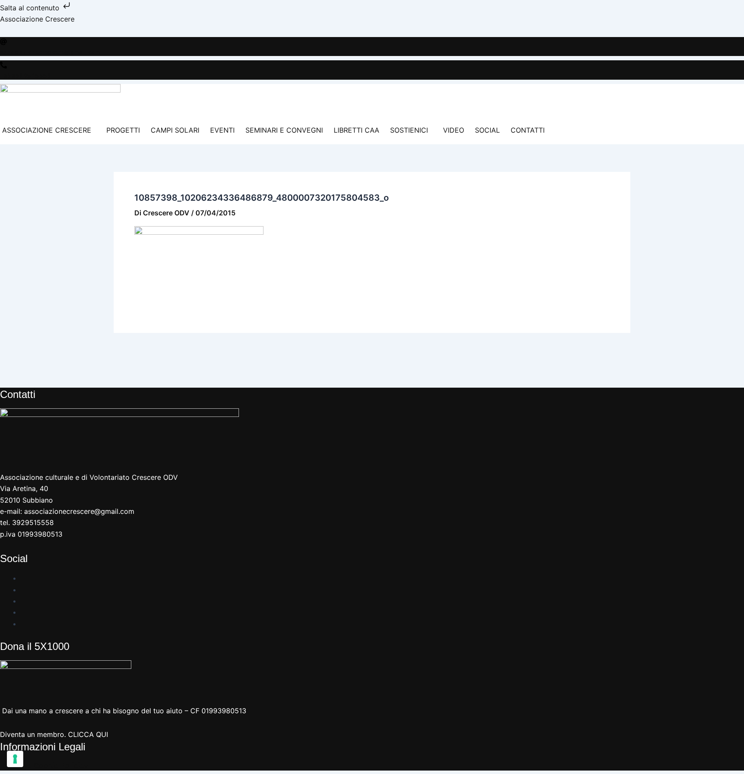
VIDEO (453, 130)
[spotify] (24, 612)
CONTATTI (528, 130)
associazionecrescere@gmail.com (50, 52)
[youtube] (24, 601)
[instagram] (24, 589)
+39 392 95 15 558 (25, 75)
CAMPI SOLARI (175, 130)
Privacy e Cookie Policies (44, 765)
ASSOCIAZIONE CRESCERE (46, 130)
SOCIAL (487, 130)
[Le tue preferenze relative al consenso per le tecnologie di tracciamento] (15, 759)
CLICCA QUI (88, 734)
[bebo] (24, 623)
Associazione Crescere (37, 19)
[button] (49, 130)
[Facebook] (24, 578)
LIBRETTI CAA (356, 130)
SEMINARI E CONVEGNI (284, 130)
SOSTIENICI (409, 130)
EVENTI (222, 130)
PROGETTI (123, 130)
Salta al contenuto (31, 7)
